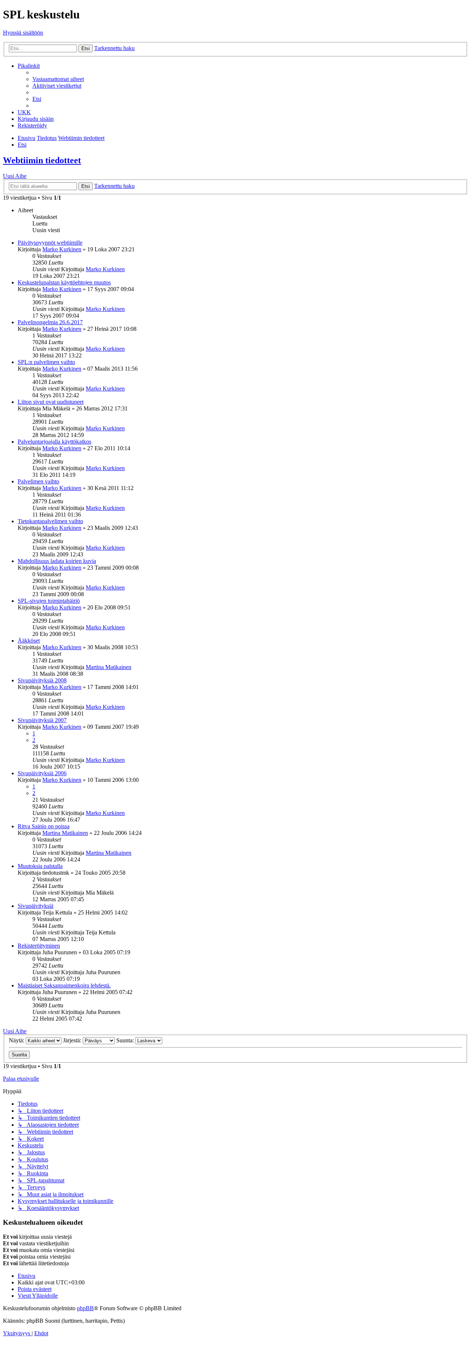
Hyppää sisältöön (23, 32)
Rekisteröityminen (39, 945)
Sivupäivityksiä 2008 (42, 680)
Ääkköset (29, 640)
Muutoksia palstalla (40, 866)
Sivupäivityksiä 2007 (42, 720)
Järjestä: (73, 1040)
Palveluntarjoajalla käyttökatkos (54, 441)
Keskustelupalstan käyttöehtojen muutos (64, 282)
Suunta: (125, 1040)
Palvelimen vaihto (38, 481)
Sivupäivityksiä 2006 (42, 773)
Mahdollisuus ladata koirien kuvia (57, 561)
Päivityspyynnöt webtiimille (50, 242)
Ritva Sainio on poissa (44, 826)
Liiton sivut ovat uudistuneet (51, 402)
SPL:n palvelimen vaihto (46, 362)
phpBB (85, 1308)
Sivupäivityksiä (35, 906)
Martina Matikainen (108, 667)
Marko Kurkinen (61, 249)
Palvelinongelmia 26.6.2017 (50, 322)
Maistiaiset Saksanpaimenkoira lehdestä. (64, 985)
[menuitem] (58, 79)
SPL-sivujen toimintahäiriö (49, 601)
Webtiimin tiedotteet (42, 160)
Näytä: (17, 1040)
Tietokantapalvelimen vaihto (50, 521)
